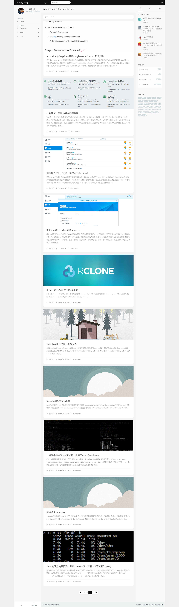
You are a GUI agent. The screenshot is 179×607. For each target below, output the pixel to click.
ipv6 (156, 101)
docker (146, 101)
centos (159, 98)
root (146, 109)
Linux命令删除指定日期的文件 (62, 344)
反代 (139, 115)
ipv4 (146, 106)
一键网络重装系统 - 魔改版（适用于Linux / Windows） (73, 455)
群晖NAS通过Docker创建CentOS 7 (63, 230)
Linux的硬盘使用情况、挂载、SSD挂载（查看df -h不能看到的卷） (79, 566)
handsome (159, 604)
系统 (152, 112)
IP (143, 109)
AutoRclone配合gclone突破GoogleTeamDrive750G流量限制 (75, 56)
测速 (150, 109)
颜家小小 (51, 71)
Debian (144, 98)
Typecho (146, 604)
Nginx (156, 112)
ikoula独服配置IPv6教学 (58, 401)
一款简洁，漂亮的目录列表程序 (62, 113)
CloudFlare (146, 112)
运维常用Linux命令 (56, 512)
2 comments (73, 248)
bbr (155, 106)
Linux (149, 98)
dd (151, 103)
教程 (159, 106)
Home (49, 17)
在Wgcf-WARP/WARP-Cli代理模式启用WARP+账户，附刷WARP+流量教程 (152, 29)
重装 (139, 109)
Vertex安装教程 (148, 37)
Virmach (140, 103)
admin (154, 98)
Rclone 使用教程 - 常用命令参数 (62, 290)
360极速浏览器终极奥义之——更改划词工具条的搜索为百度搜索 (152, 45)
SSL (159, 103)
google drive (157, 109)
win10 (140, 112)
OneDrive (140, 106)
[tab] (140, 8)
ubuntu (140, 101)
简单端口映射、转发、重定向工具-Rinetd (67, 173)
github (151, 106)
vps (139, 98)
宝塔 (155, 103)
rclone (151, 101)
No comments (75, 71)
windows (146, 103)
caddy (144, 115)
